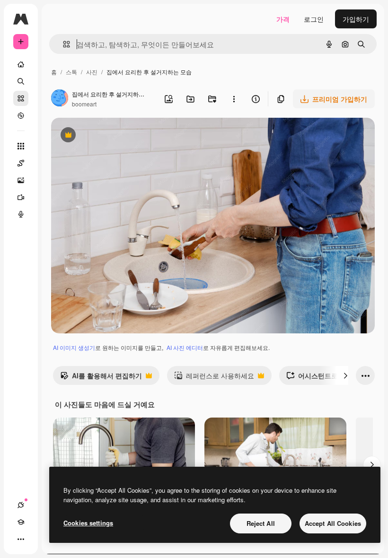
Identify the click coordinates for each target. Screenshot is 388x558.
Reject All (261, 523)
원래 (105, 136)
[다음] (345, 375)
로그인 (314, 19)
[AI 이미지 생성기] (20, 180)
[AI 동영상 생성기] (20, 197)
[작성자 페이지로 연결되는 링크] (59, 98)
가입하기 (356, 19)
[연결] (20, 505)
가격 (283, 19)
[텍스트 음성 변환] (20, 214)
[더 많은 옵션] (233, 98)
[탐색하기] (20, 115)
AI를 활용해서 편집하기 (101, 378)
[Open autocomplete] (63, 44)
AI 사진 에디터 (185, 347)
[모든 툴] (20, 146)
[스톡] (20, 98)
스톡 (71, 72)
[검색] (20, 81)
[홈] (20, 64)
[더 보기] (20, 539)
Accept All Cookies (333, 523)
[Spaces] (20, 163)
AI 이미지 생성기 (74, 347)
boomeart (84, 104)
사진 (91, 72)
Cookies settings (88, 522)
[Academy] (20, 522)
